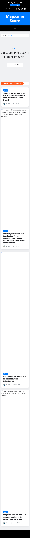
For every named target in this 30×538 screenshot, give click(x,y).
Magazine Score (15, 18)
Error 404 (10, 35)
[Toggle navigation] (15, 28)
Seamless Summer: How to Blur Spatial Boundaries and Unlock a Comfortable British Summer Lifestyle (14, 97)
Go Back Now (15, 64)
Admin (8, 103)
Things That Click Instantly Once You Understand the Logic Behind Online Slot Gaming (14, 517)
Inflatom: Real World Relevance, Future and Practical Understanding (14, 379)
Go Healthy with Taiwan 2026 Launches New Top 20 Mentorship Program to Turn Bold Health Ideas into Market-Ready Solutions (14, 238)
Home (4, 35)
